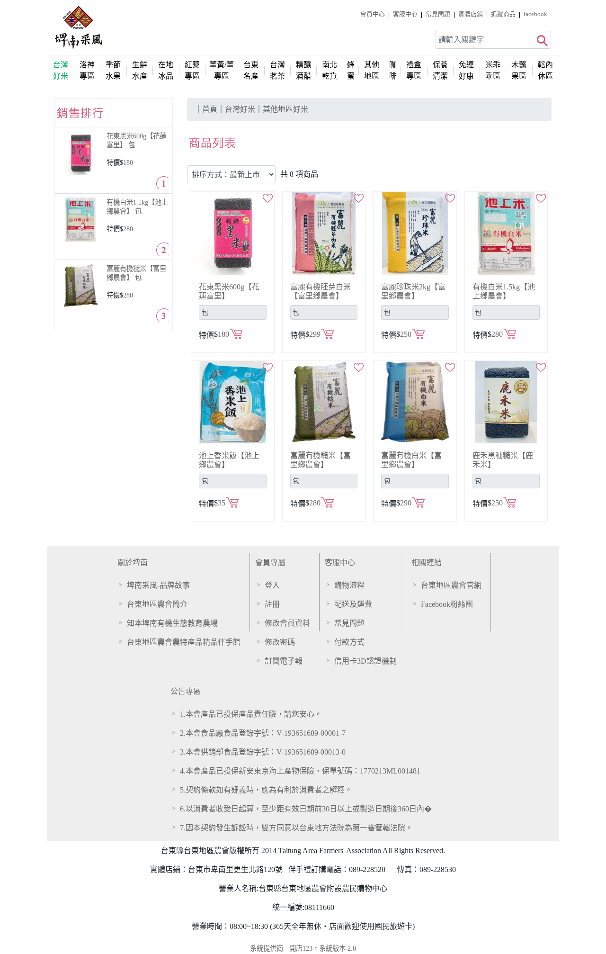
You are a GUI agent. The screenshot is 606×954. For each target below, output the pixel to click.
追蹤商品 (503, 14)
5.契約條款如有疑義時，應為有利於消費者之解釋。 (266, 790)
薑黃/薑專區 (221, 70)
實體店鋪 (470, 14)
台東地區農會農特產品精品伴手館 (184, 642)
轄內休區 (545, 70)
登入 (272, 585)
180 (128, 162)
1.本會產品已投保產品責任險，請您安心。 (251, 714)
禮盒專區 (413, 70)
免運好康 (466, 70)
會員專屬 (270, 562)
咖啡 (393, 70)
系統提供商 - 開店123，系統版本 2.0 (303, 948)
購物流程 (349, 585)
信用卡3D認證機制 (365, 661)
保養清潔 (440, 70)
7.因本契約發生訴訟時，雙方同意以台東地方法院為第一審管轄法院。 (296, 828)
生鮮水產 (139, 70)
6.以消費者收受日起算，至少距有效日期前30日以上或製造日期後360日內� (306, 809)
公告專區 (185, 691)
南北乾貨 (329, 70)
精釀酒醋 (303, 70)
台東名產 (250, 70)
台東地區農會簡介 (157, 604)
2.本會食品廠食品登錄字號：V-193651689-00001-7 (263, 733)
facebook (535, 14)
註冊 (272, 604)
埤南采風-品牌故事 (158, 585)
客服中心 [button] (405, 14)
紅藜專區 (192, 70)
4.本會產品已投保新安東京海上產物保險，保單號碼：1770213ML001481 (300, 771)
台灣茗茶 (277, 70)
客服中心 (340, 562)
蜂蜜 (351, 70)
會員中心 (372, 14)
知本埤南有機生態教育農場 (172, 623)
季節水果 (113, 70)
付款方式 (349, 642)
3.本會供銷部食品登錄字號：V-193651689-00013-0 (263, 752)
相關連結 (426, 562)
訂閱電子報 (284, 661)
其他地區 (371, 70)
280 (128, 229)
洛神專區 (87, 70)
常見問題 (438, 14)
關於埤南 (132, 562)
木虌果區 (518, 70)
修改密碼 (280, 642)
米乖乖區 (492, 70)
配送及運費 (353, 604)
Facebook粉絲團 (447, 604)
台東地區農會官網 (451, 585)
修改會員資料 (287, 623)
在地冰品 (165, 70)
